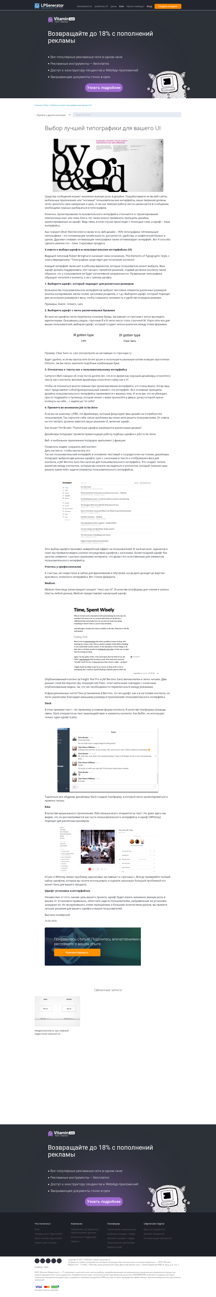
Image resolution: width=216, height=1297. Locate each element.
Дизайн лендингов (154, 1233)
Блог (37, 1229)
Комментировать (77, 952)
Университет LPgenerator (49, 1233)
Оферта (75, 1241)
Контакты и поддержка (83, 1236)
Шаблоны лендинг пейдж (121, 1233)
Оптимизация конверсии (158, 1238)
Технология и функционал (121, 1229)
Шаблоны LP (101, 6)
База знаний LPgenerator (48, 1238)
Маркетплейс (114, 1247)
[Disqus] (108, 1080)
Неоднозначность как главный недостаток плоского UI (52, 1032)
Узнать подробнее (104, 87)
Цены (114, 6)
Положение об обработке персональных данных (85, 1231)
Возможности (84, 6)
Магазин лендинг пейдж (120, 1238)
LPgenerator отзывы (46, 1242)
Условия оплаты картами (46, 1290)
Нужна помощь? (135, 6)
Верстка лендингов (154, 1229)
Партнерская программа (121, 1242)
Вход (149, 6)
